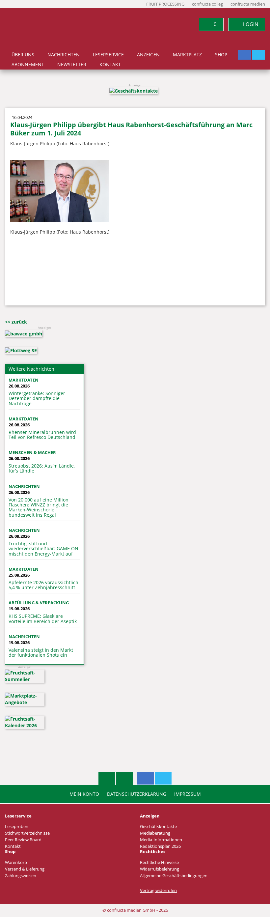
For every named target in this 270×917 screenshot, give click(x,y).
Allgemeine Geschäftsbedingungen (173, 875)
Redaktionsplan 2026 (160, 846)
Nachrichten (63, 55)
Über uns (23, 55)
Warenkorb (16, 862)
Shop (221, 55)
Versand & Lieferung (24, 869)
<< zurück (16, 322)
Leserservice (108, 55)
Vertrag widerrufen (158, 890)
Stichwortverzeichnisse (27, 833)
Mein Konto (84, 794)
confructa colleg (207, 4)
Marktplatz (187, 55)
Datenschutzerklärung (136, 794)
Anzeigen (148, 55)
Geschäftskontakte (158, 826)
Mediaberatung (155, 833)
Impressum (187, 794)
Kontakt (110, 65)
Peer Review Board (23, 840)
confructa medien (247, 4)
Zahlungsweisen (20, 875)
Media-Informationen (161, 840)
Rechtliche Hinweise (159, 862)
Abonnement (28, 65)
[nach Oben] (106, 778)
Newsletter (71, 65)
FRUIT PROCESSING (165, 4)
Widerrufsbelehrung (159, 869)
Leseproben (16, 826)
